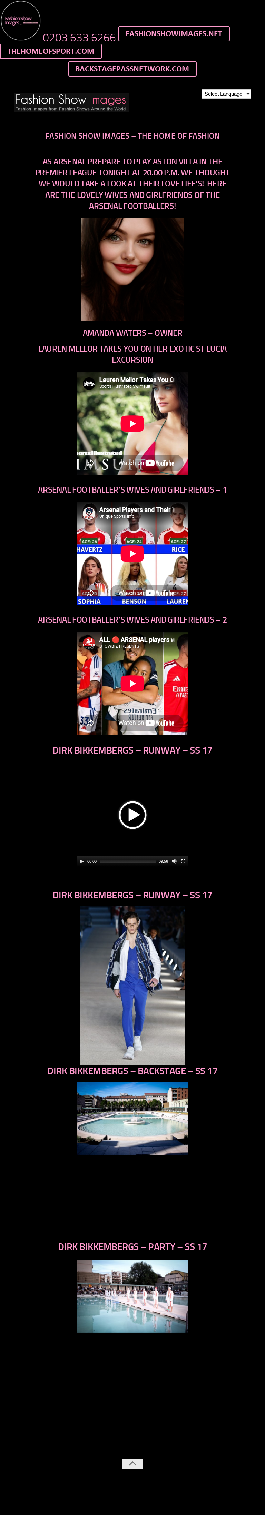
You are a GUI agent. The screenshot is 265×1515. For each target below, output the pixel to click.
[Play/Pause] (82, 861)
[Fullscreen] (183, 861)
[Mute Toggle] (174, 861)
